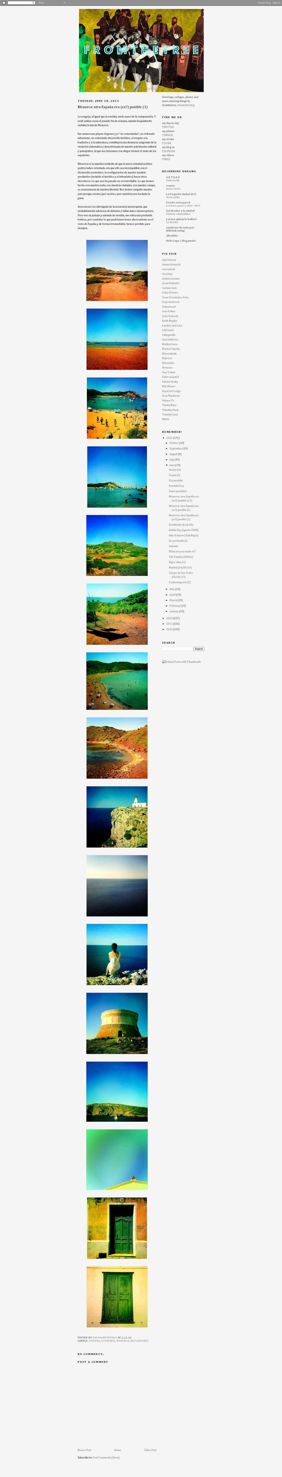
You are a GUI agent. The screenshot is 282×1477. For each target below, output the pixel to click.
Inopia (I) (174, 475)
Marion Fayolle (171, 349)
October (174, 443)
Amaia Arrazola (171, 264)
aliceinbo (172, 235)
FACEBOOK (168, 151)
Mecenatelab (169, 353)
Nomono (167, 367)
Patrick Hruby (170, 382)
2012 (169, 618)
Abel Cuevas (169, 260)
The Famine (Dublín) (181, 557)
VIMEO (166, 159)
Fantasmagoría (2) (180, 582)
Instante (173, 546)
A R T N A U (173, 177)
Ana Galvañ (168, 269)
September (176, 448)
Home (117, 1450)
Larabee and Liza (172, 325)
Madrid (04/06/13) (180, 567)
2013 (169, 438)
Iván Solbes (168, 311)
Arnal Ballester (171, 283)
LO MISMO (172, 222)
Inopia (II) (175, 470)
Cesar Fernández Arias (175, 297)
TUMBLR (167, 135)
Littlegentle (168, 335)
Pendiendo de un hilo (181, 524)
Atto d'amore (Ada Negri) (183, 535)
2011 (169, 624)
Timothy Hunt (170, 410)
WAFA (165, 419)
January (174, 611)
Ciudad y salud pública (178, 214)
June (172, 465)
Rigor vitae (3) (177, 562)
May (172, 589)
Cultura (94, 1341)
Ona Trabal (168, 372)
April (173, 594)
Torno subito (173, 197)
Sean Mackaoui (171, 396)
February (175, 606)
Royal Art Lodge (171, 391)
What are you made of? (182, 551)
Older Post (150, 1450)
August (174, 454)
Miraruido (168, 363)
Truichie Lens (170, 414)
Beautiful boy (176, 486)
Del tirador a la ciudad (180, 210)
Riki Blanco (168, 386)
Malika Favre (169, 344)
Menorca (122, 1341)
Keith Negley (169, 321)
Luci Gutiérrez (170, 339)
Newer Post (84, 1450)
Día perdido (176, 480)
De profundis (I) (178, 541)
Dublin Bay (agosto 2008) (183, 530)
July (172, 459)
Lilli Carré (168, 330)
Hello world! (173, 180)
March (174, 600)
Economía (108, 1341)
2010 (169, 629)
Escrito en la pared (178, 202)
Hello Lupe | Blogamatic (181, 241)
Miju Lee (167, 358)
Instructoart (169, 307)
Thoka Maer (169, 405)
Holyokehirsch (170, 302)
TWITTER (168, 127)
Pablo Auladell (170, 377)
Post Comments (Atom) (106, 1457)
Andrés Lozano (171, 278)
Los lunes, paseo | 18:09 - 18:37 (183, 206)
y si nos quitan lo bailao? (181, 219)
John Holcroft (170, 316)
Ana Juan (167, 274)
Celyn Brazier (170, 292)
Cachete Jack (169, 288)
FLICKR (166, 143)
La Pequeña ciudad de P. (181, 194)
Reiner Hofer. (173, 189)
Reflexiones (139, 1341)
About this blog (186, 105)
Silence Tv (168, 400)
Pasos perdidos (178, 491)
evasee (170, 185)
